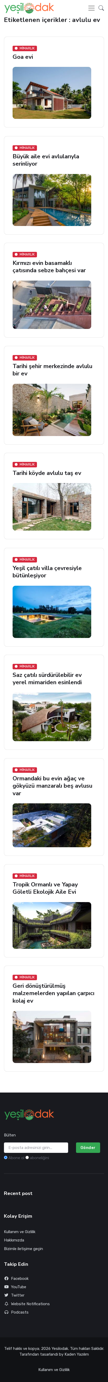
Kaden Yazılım (76, 1354)
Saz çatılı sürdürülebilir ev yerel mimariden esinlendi (47, 679)
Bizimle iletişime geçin (23, 1248)
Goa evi (23, 57)
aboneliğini (39, 1157)
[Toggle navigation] (91, 8)
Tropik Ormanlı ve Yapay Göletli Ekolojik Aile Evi (45, 888)
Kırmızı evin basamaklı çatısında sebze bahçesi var (49, 266)
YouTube (18, 1287)
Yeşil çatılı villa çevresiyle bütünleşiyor (47, 571)
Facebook (20, 1278)
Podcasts (20, 1312)
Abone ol (16, 1157)
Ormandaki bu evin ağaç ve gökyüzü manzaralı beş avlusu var (52, 785)
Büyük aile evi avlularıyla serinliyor (46, 160)
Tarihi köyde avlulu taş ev (47, 473)
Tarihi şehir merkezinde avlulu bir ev (52, 370)
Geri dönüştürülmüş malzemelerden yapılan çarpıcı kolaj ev (53, 993)
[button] (99, 8)
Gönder (88, 1147)
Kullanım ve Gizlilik (19, 1231)
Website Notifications (30, 1304)
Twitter (17, 1295)
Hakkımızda (14, 1240)
